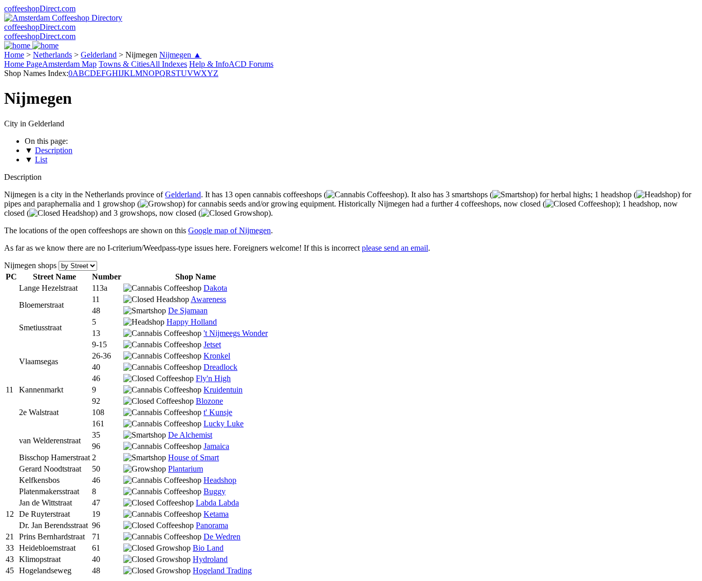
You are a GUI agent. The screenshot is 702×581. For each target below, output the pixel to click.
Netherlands (52, 54)
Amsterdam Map (69, 64)
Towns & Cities (124, 64)
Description (53, 150)
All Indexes (168, 64)
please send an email (395, 247)
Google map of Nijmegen (229, 230)
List (41, 159)
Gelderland (99, 54)
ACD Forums (251, 64)
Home (14, 54)
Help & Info (209, 64)
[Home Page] (31, 45)
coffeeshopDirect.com (40, 8)
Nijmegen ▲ (180, 54)
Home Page (23, 64)
